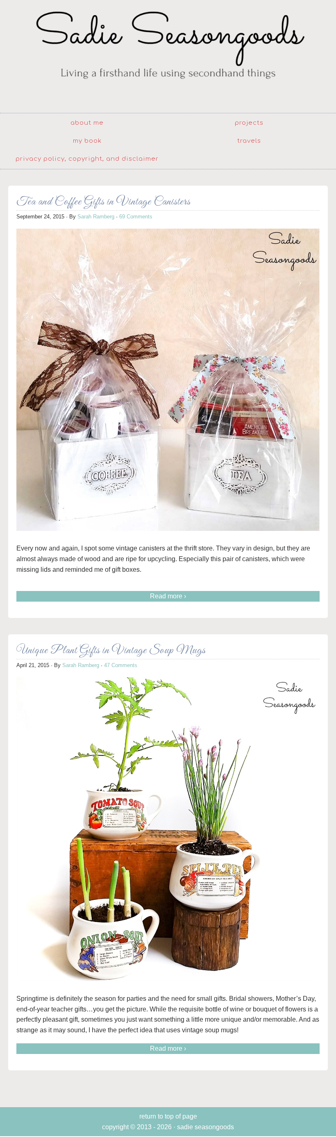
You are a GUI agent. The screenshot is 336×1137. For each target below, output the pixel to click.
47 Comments (120, 665)
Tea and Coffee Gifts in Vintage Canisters (103, 202)
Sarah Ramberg (95, 216)
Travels (249, 140)
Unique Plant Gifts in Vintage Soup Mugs (111, 650)
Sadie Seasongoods (168, 55)
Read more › (168, 596)
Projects (249, 122)
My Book (87, 140)
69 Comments (135, 216)
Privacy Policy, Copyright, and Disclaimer (87, 158)
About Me (87, 122)
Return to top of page (168, 1116)
